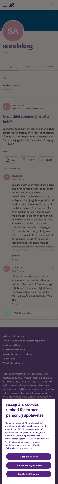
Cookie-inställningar (28, 474)
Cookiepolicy (26, 448)
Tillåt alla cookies (29, 456)
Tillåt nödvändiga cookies (28, 465)
